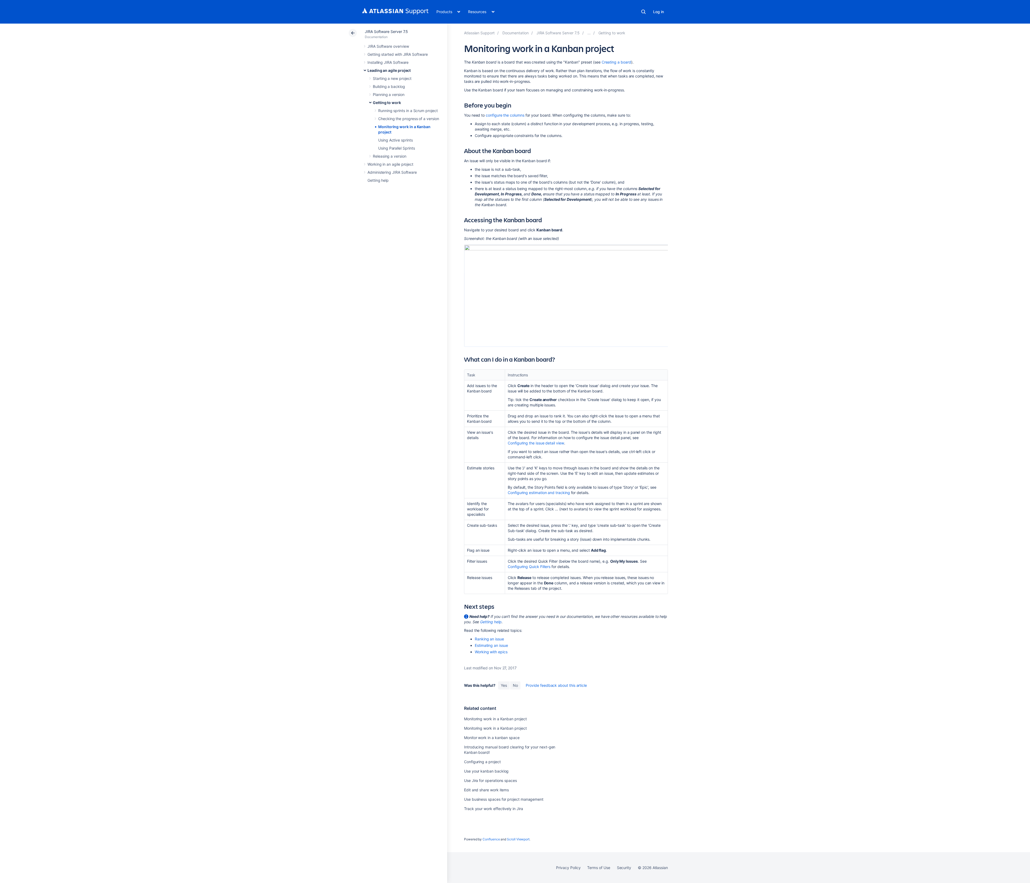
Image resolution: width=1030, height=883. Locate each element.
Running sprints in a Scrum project (408, 110)
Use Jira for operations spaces (490, 780)
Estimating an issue (491, 645)
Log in (658, 11)
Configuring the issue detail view (536, 443)
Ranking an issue (489, 639)
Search (643, 12)
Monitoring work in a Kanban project (495, 719)
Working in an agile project (390, 164)
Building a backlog (389, 86)
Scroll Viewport (518, 839)
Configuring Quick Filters (529, 566)
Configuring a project (482, 761)
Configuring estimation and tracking (539, 492)
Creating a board (616, 62)
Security (624, 867)
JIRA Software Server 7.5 (386, 31)
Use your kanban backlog (486, 771)
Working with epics (491, 652)
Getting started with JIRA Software (397, 54)
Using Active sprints (395, 140)
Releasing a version (389, 156)
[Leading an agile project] (589, 33)
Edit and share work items (486, 790)
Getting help (378, 180)
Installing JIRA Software (388, 62)
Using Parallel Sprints (396, 148)
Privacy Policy (568, 867)
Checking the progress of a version (408, 118)
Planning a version (388, 94)
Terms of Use (598, 867)
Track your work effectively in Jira (493, 808)
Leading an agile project (389, 70)
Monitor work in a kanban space (492, 737)
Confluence (491, 839)
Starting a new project (392, 78)
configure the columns (505, 115)
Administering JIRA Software (392, 172)
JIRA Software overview (388, 46)
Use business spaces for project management (503, 799)
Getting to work (387, 102)
